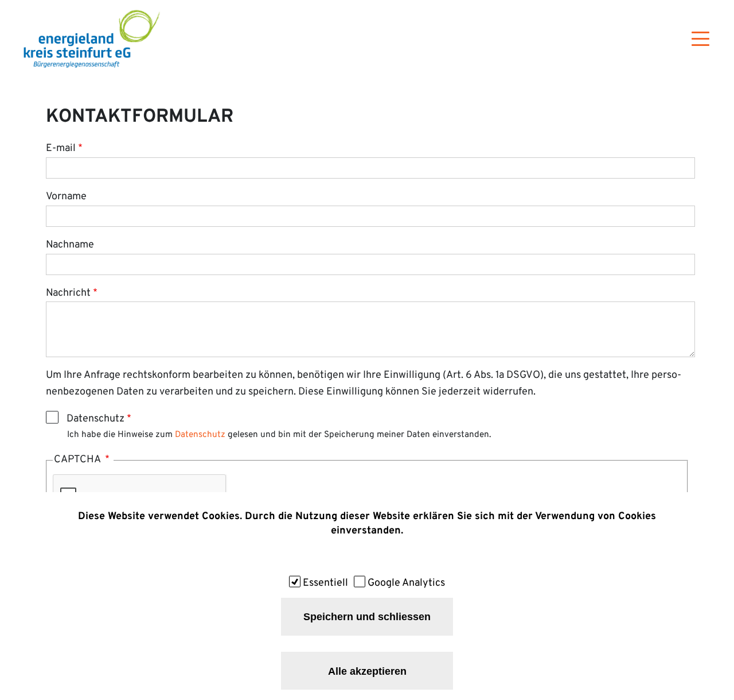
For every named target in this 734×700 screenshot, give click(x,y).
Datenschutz (95, 419)
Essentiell (325, 583)
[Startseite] (92, 38)
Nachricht (68, 293)
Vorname (66, 196)
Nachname (70, 245)
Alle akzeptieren (367, 670)
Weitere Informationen (367, 555)
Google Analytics (406, 583)
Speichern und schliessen (367, 616)
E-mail (61, 148)
